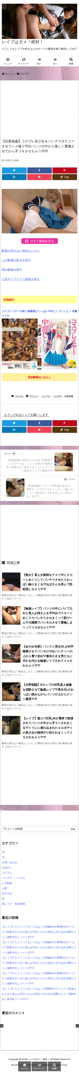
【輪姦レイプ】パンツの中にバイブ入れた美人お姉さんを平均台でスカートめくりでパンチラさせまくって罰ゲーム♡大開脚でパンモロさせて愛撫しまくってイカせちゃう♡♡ (48, 618)
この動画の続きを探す (16, 260)
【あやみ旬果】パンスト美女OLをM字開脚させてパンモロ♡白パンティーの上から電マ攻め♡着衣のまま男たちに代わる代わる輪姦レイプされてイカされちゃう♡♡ (48, 656)
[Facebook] (39, 170)
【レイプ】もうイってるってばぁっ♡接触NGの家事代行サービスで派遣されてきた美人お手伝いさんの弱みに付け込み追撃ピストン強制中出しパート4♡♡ (39, 931)
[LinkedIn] (14, 177)
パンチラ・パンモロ (13, 877)
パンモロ (57, 396)
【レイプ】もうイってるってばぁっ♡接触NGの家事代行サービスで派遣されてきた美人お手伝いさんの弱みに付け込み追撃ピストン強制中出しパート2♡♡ (39, 962)
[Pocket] (39, 177)
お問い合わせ (9, 862)
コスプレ (25, 73)
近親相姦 (68, 396)
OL (3, 857)
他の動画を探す (12, 269)
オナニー (34, 396)
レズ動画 (7, 883)
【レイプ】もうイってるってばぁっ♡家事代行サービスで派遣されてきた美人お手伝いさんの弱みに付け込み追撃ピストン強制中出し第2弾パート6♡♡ (39, 994)
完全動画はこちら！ (39, 376)
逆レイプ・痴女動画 (13, 903)
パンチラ (45, 396)
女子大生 (7, 893)
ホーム (8, 73)
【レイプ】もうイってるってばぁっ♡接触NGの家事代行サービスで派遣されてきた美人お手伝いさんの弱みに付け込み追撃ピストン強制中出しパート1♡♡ (39, 978)
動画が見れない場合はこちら (21, 250)
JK (3, 852)
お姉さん (7, 867)
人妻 (4, 888)
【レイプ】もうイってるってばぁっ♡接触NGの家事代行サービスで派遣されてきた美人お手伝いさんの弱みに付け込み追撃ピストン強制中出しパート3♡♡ (39, 947)
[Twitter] (14, 170)
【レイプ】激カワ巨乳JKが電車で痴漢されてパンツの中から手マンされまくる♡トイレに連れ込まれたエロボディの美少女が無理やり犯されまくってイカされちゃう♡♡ (48, 727)
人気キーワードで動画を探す (21, 279)
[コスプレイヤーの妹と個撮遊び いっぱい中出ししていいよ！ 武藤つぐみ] (39, 344)
